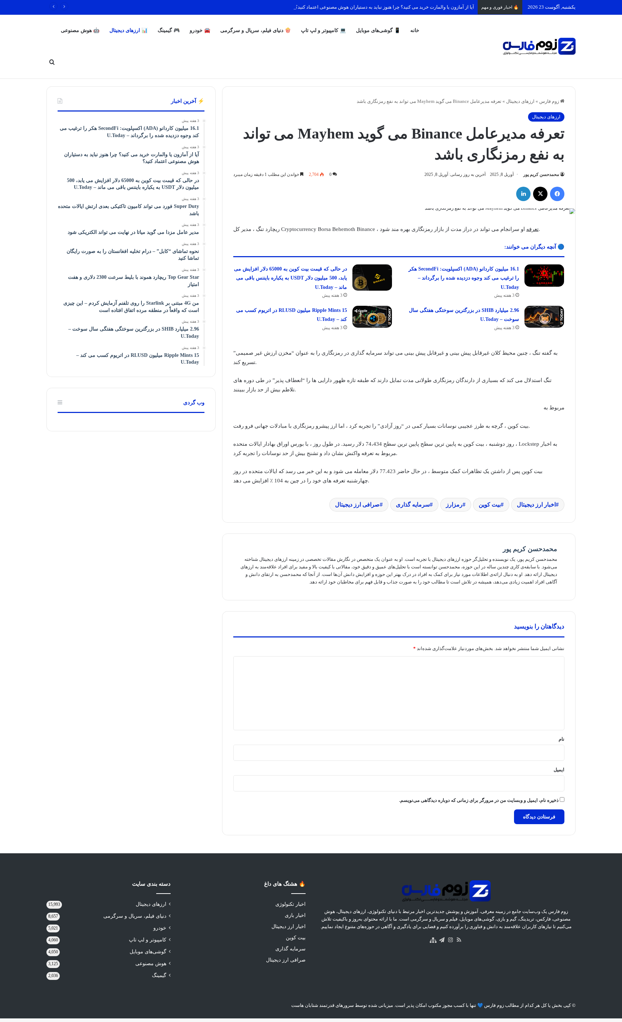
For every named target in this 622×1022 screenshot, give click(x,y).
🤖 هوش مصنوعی (80, 30)
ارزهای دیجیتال (520, 101)
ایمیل (559, 769)
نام (561, 739)
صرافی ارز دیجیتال (357, 504)
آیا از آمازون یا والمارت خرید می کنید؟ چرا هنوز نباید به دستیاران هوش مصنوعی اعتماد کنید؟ (384, 7)
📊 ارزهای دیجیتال (128, 30)
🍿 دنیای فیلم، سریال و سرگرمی (255, 30)
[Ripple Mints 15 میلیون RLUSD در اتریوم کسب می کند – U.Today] (372, 317)
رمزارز (454, 504)
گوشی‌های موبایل (148, 951)
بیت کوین (490, 504)
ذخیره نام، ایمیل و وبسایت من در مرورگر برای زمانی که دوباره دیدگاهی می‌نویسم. (479, 800)
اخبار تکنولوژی (290, 904)
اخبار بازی (295, 915)
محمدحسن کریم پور (541, 174)
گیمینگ (159, 975)
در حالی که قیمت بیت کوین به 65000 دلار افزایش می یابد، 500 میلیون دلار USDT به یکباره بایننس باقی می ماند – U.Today (290, 278)
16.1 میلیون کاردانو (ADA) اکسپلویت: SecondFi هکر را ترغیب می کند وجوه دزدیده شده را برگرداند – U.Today (464, 278)
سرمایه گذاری (413, 504)
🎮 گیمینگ (169, 30)
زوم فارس (549, 101)
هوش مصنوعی (150, 963)
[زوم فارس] (539, 46)
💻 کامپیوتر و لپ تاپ (323, 30)
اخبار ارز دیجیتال (536, 504)
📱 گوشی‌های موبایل (378, 30)
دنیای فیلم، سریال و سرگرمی (134, 916)
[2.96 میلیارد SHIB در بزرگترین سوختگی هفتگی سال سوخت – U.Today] (544, 317)
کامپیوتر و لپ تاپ (147, 939)
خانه (414, 30)
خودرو (159, 928)
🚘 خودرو (200, 30)
